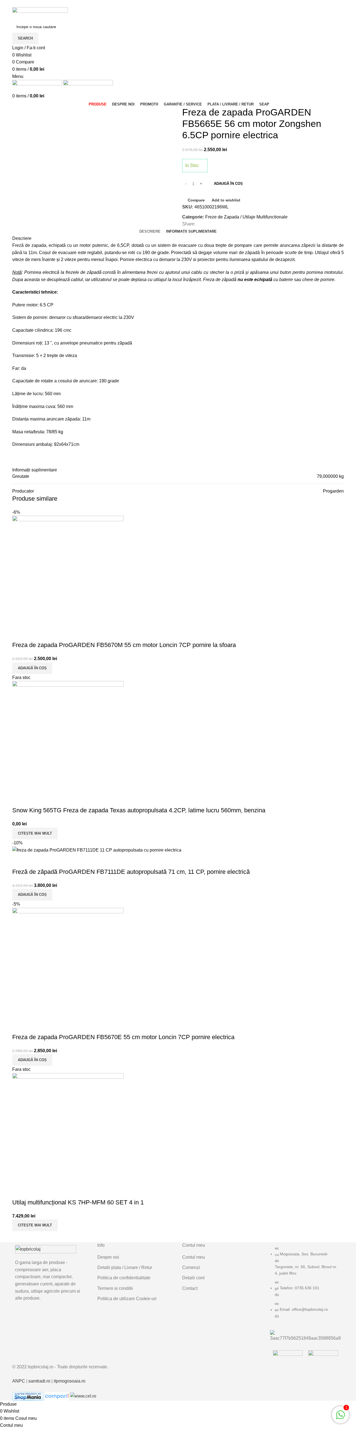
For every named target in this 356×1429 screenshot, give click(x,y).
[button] (32, 668)
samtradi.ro (39, 1381)
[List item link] (305, 1285)
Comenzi (191, 1267)
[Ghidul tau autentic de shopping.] (57, 1395)
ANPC (18, 1381)
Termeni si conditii (115, 1288)
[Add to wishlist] (34, 634)
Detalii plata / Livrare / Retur (124, 1267)
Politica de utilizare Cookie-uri (127, 1298)
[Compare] (19, 634)
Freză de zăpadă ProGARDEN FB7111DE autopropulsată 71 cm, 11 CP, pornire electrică (131, 871)
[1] (340, 1417)
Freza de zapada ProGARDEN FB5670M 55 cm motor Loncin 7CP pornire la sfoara (124, 644)
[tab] (150, 231)
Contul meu (193, 1257)
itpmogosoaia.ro (69, 1381)
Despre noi (108, 1257)
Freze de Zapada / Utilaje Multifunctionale (246, 217)
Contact (189, 1288)
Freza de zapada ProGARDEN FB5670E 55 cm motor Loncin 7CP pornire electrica (123, 1037)
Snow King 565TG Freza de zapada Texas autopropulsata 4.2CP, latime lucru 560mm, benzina (138, 810)
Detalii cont (193, 1277)
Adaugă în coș (228, 183)
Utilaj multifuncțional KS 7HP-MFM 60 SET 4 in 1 (78, 1202)
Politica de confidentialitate (123, 1277)
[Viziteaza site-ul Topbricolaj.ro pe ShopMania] (27, 1395)
